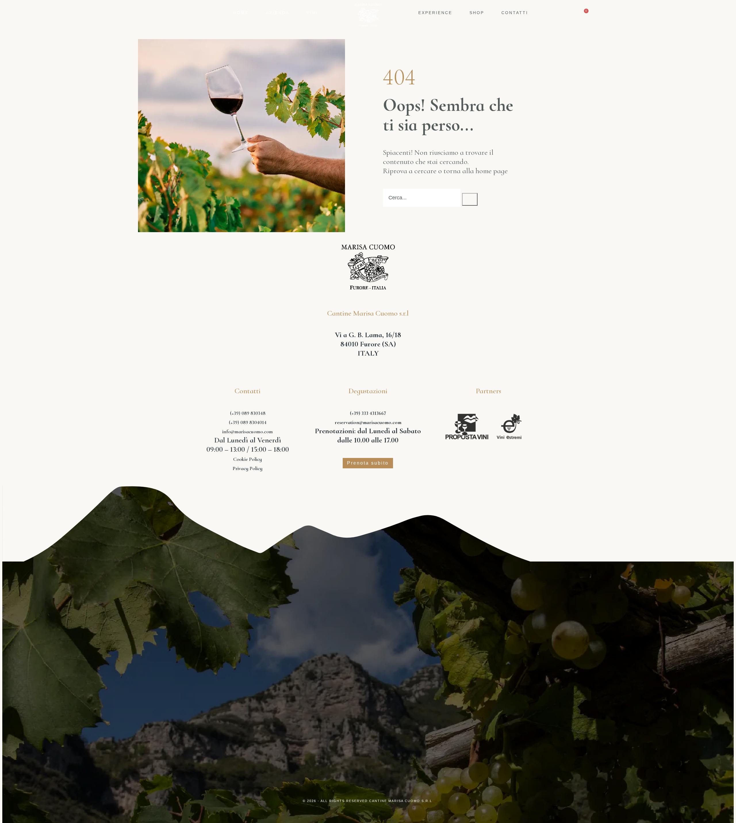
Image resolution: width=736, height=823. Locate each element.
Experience (435, 12)
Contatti (514, 12)
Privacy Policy (247, 468)
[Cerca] (470, 199)
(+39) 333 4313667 (368, 413)
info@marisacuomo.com (247, 431)
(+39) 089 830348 (247, 413)
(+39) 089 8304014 (248, 422)
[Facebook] (368, 678)
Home (241, 12)
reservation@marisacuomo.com (368, 422)
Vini (312, 12)
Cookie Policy (247, 459)
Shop (476, 12)
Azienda (277, 12)
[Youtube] (395, 678)
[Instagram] (340, 678)
